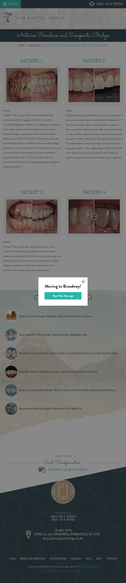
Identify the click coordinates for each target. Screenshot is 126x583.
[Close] (83, 281)
